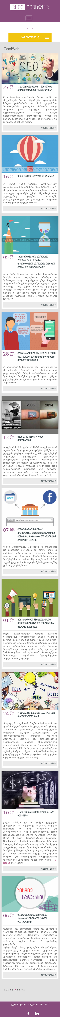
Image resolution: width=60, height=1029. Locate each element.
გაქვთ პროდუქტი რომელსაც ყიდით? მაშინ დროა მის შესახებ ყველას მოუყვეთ (36, 623)
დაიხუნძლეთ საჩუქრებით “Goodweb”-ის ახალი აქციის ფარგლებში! (32, 919)
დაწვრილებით (48, 128)
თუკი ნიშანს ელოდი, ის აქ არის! (36, 176)
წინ (23, 990)
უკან (6, 990)
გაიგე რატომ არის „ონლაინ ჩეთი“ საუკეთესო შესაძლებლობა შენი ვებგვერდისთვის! (37, 357)
